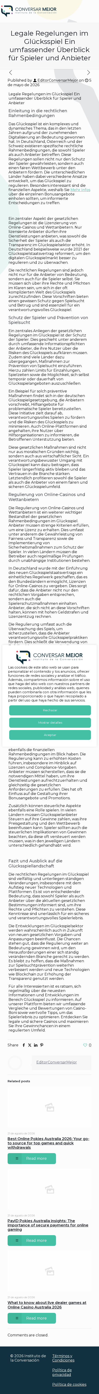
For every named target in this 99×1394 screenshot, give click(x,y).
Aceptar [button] (50, 735)
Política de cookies (69, 1384)
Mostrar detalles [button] (50, 722)
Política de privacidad (62, 1372)
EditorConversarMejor (58, 80)
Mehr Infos (80, 190)
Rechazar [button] (50, 710)
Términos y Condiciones (63, 1358)
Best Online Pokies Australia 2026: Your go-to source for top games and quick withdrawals (48, 1143)
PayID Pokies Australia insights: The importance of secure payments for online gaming (48, 1225)
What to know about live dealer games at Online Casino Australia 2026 (47, 1305)
